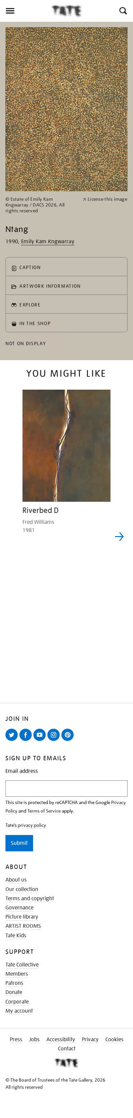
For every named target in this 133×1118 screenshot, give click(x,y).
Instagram (55, 740)
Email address (21, 771)
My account (19, 1011)
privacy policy (32, 825)
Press (16, 1039)
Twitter (13, 740)
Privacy (90, 1039)
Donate (13, 992)
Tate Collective (22, 964)
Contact (66, 1048)
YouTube (41, 740)
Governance (19, 907)
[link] (41, 204)
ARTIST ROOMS (23, 926)
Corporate (17, 1001)
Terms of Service (44, 811)
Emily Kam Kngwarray (47, 241)
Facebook (27, 740)
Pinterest (69, 740)
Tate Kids (15, 935)
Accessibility (60, 1039)
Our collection (21, 889)
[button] (122, 10)
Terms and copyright (29, 898)
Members (16, 974)
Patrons (14, 983)
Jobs (34, 1039)
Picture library (21, 916)
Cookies (114, 1039)
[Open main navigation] (25, 11)
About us (16, 879)
